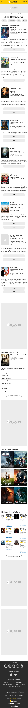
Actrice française (14, 13)
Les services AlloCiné (9, 695)
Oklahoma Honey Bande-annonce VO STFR (7, 484)
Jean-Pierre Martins (14, 210)
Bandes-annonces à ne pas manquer (14, 507)
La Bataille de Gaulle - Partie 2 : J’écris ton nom (10, 515)
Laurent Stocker (14, 180)
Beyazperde (6, 684)
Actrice (9, 13)
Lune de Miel (14, 58)
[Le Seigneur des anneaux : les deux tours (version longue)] (5, 360)
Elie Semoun (15, 178)
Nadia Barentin (20, 95)
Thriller (18, 151)
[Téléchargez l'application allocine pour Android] (16, 674)
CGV (5, 692)
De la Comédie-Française (23, 541)
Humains (12, 148)
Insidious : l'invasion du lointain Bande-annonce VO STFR (21, 502)
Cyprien (12, 174)
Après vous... (14, 267)
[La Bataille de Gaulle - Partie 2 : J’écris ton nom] (3, 516)
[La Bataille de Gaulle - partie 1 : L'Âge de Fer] (16, 516)
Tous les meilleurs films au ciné (14, 556)
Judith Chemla (15, 62)
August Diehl (22, 242)
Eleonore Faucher (15, 207)
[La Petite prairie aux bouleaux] (5, 239)
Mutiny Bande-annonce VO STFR (7, 467)
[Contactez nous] (22, 666)
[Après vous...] (5, 272)
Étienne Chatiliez (15, 125)
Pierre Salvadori (15, 272)
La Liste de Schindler (6, 378)
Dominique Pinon (18, 157)
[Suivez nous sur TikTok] (18, 666)
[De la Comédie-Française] (16, 542)
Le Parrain (4, 385)
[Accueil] (12, 2)
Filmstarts (5, 682)
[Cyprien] (5, 178)
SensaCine (19, 682)
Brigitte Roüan (13, 64)
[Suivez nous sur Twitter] (10, 666)
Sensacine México (12, 686)
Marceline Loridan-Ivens (17, 241)
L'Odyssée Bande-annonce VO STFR (7, 502)
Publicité (22, 691)
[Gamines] (5, 207)
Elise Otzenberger (21, 13)
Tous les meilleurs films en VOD (14, 395)
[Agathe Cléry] (5, 125)
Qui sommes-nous (9, 691)
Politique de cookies (11, 692)
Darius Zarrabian (14, 33)
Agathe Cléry (14, 120)
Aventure (24, 150)
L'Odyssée (8, 528)
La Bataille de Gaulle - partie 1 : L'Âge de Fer (23, 515)
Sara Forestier (15, 155)
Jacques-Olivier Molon (16, 152)
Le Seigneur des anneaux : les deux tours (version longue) (18, 355)
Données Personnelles (5, 693)
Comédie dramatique (15, 205)
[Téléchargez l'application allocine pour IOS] (12, 674)
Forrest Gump (5, 375)
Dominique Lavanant (20, 127)
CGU (26, 691)
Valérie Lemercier (16, 126)
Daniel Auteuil (15, 273)
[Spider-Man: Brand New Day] (16, 530)
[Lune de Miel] (5, 62)
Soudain (8, 540)
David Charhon (15, 177)
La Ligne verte (5, 380)
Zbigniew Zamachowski (15, 244)
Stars (6, 13)
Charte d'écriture (22, 693)
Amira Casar (15, 208)
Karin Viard (15, 94)
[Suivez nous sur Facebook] (6, 666)
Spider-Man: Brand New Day (23, 529)
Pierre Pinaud (14, 92)
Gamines (12, 202)
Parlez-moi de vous (16, 88)
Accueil (2, 13)
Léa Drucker (22, 178)
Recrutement (16, 691)
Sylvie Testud (22, 208)
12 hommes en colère (6, 383)
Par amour (13, 27)
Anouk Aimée (15, 242)
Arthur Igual (24, 32)
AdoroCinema (19, 684)
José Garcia (18, 274)
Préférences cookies (20, 692)
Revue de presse (14, 693)
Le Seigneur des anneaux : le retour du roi (11, 391)
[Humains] (5, 153)
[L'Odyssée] (3, 530)
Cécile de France (16, 32)
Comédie (23, 59)
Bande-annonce (9, 526)
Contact (2, 691)
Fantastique (13, 151)
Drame (24, 29)
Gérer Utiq (16, 695)
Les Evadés (4, 388)
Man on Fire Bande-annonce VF (21, 484)
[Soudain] (3, 542)
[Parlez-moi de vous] (5, 92)
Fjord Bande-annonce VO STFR (21, 467)
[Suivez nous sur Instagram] (14, 666)
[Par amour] (5, 32)
